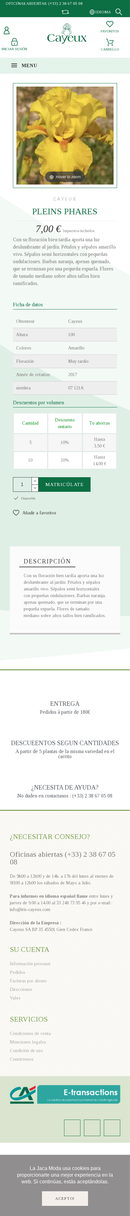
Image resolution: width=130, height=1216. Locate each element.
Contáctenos (21, 1059)
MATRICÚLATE (64, 484)
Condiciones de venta (30, 1033)
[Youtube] (112, 1128)
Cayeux (65, 199)
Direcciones (21, 989)
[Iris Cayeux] (67, 34)
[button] (34, 513)
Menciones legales (28, 1041)
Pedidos (17, 972)
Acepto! (65, 1198)
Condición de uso (26, 1050)
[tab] (47, 561)
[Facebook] (92, 1128)
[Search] (118, 12)
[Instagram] (72, 1128)
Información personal (30, 963)
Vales (15, 997)
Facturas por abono (28, 980)
